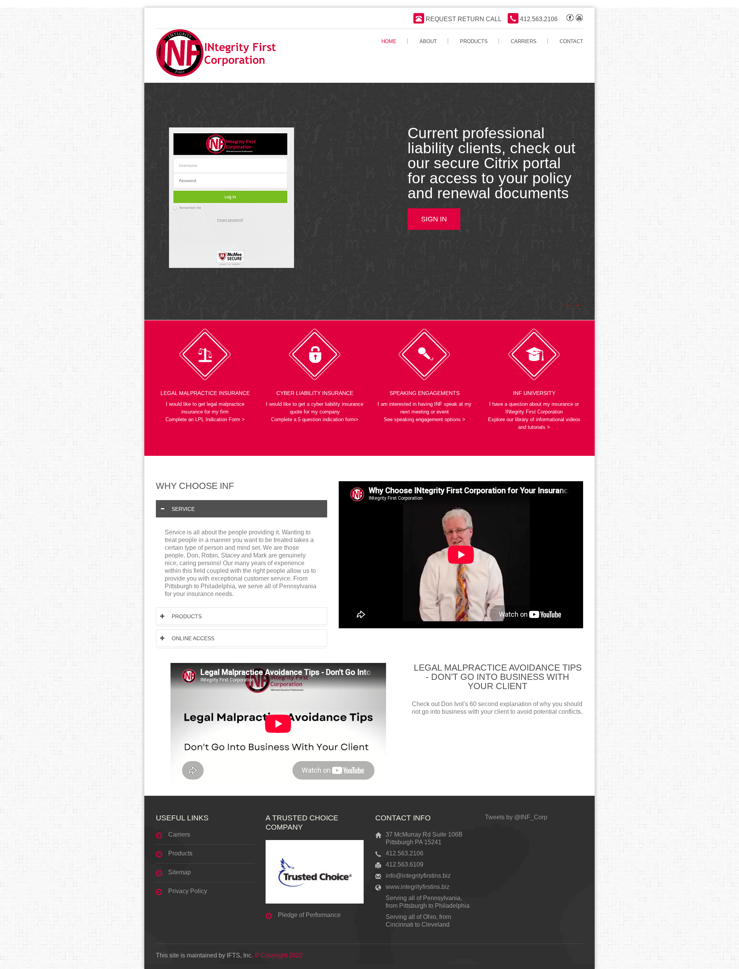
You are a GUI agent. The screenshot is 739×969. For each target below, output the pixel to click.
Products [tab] (187, 616)
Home (388, 41)
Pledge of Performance (309, 915)
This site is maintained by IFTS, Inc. (204, 955)
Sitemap (179, 872)
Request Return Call (463, 19)
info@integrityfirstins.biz (418, 875)
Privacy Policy (187, 891)
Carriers (524, 41)
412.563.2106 (538, 19)
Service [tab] (183, 509)
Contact (571, 41)
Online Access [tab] (193, 638)
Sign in (434, 219)
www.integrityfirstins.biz (418, 887)
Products (474, 41)
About (428, 41)
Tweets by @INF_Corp (516, 817)
